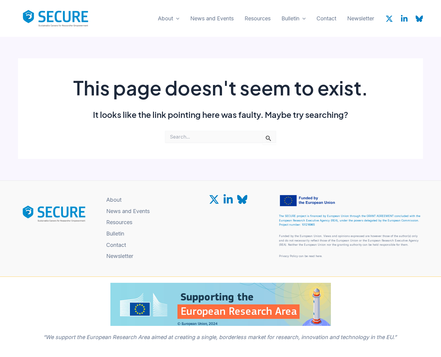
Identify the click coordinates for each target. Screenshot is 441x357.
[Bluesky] (419, 18)
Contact (326, 18)
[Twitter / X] (389, 18)
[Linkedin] (404, 18)
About (165, 18)
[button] (176, 18)
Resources (257, 18)
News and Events (212, 18)
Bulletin (290, 18)
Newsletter (360, 18)
